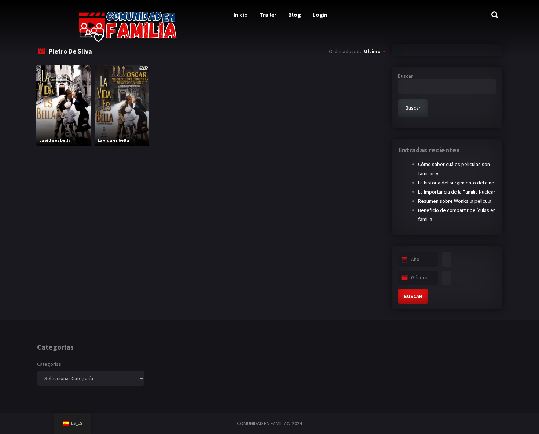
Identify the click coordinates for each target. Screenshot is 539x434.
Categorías (49, 364)
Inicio (241, 14)
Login (320, 14)
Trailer (268, 14)
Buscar (405, 76)
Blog (294, 14)
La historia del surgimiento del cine (456, 182)
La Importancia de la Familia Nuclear (456, 191)
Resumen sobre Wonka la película (454, 201)
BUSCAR (413, 296)
